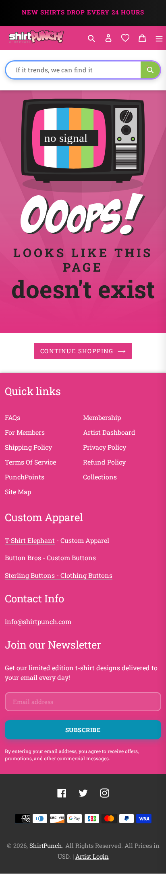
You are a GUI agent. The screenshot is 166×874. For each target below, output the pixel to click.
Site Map (18, 491)
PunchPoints (24, 477)
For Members (25, 432)
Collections (100, 477)
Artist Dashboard (109, 432)
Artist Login (92, 856)
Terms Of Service (30, 462)
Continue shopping (76, 351)
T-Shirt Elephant (30, 540)
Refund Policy (104, 462)
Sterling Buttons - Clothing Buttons (58, 575)
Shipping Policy (28, 447)
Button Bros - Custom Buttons (50, 557)
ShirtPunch (45, 845)
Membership (102, 417)
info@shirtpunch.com (38, 621)
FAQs (12, 417)
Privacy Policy (104, 447)
